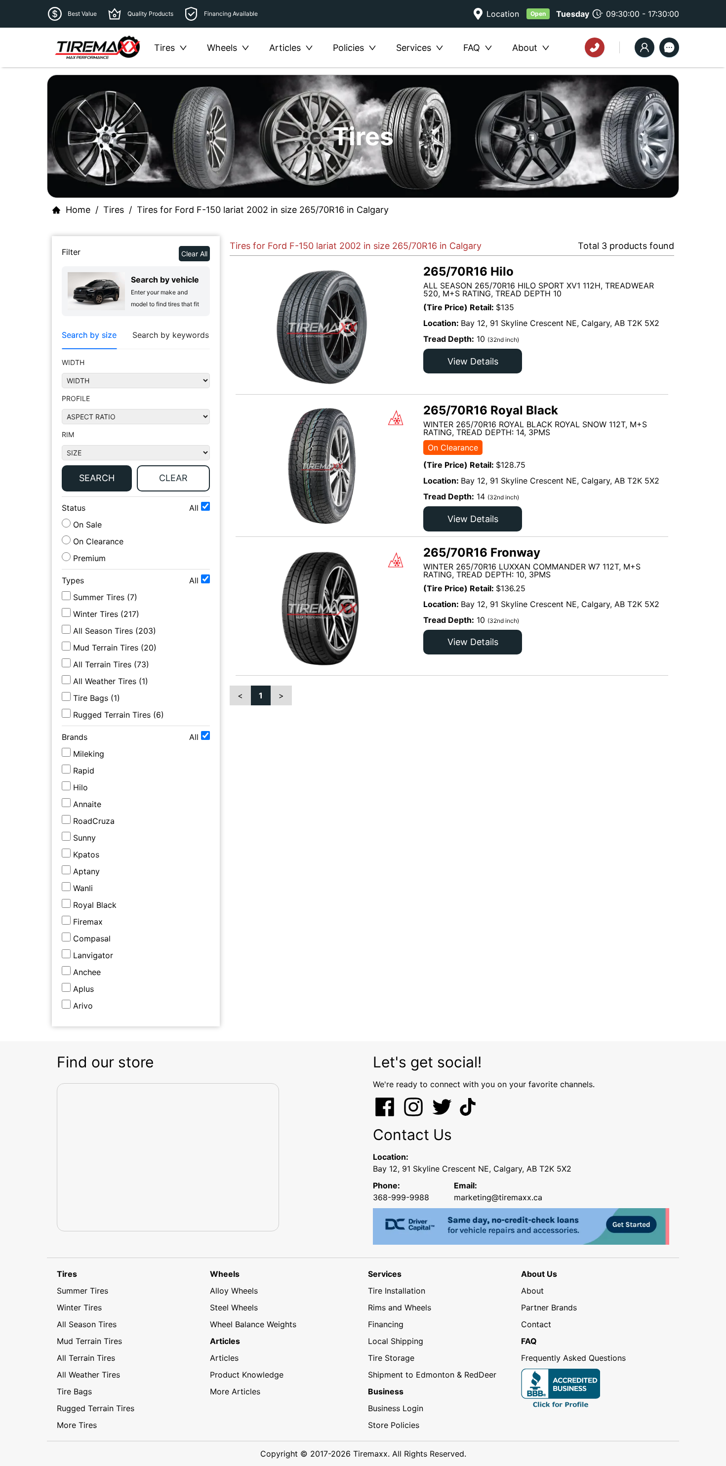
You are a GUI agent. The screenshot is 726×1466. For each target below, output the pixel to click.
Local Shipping (395, 1341)
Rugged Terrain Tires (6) (118, 715)
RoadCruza (94, 821)
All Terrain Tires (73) (111, 664)
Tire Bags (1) (96, 698)
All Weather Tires (88, 1375)
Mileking (88, 754)
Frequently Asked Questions (573, 1358)
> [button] (281, 695)
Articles (224, 1358)
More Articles (235, 1391)
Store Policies (393, 1425)
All (195, 508)
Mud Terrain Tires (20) (115, 647)
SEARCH (97, 478)
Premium (88, 558)
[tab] (89, 335)
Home (78, 209)
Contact (536, 1324)
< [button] (240, 695)
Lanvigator (93, 955)
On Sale (86, 524)
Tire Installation (396, 1291)
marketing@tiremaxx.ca (498, 1197)
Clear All (194, 253)
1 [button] (261, 695)
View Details (472, 361)
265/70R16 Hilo (468, 271)
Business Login (395, 1408)
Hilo (80, 787)
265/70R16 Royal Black (490, 410)
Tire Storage (391, 1358)
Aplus (83, 989)
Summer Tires (82, 1291)
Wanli (83, 888)
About (532, 1291)
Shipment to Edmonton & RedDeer (432, 1375)
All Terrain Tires (86, 1358)
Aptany (86, 871)
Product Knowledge (246, 1375)
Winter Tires (79, 1307)
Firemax (88, 922)
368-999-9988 (401, 1197)
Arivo (83, 1006)
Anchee (87, 972)
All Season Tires (87, 1324)
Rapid (83, 770)
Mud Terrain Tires (89, 1341)
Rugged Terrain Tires (95, 1408)
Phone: (386, 1185)
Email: (465, 1185)
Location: (390, 1157)
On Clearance (97, 541)
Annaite (87, 804)
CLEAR (173, 478)
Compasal (92, 938)
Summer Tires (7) (105, 597)
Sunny (84, 838)
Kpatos (86, 854)
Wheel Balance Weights (253, 1324)
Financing (385, 1324)
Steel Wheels (234, 1307)
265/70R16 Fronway (481, 552)
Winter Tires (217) (106, 614)
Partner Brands (549, 1307)
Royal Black (95, 905)
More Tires (77, 1425)
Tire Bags (74, 1391)
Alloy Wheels (234, 1291)
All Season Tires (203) (114, 631)
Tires (113, 209)
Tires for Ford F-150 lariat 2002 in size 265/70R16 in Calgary (263, 209)
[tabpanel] (136, 426)
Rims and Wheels (399, 1307)
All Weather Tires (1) (110, 681)
